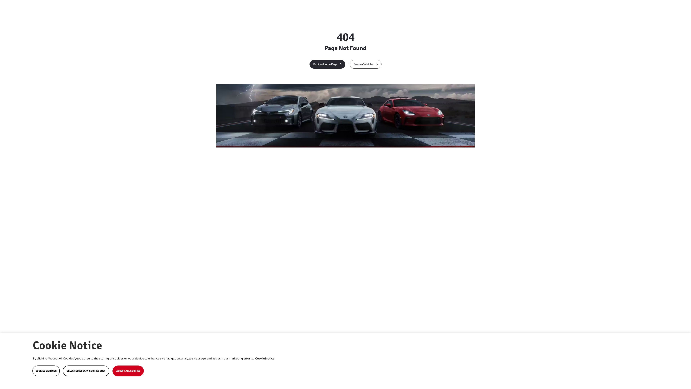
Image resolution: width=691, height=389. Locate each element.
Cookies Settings (46, 370)
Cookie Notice (264, 358)
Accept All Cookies (128, 370)
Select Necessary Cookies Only (86, 370)
